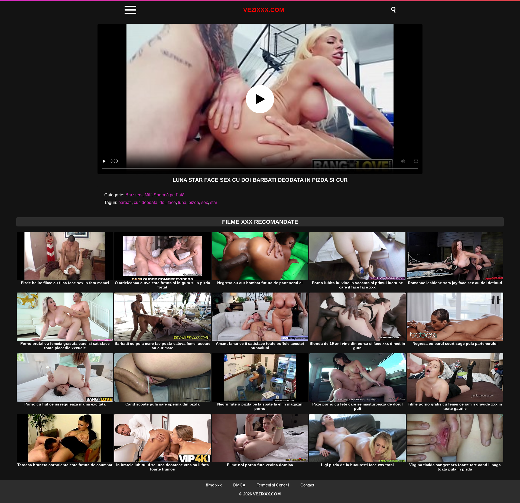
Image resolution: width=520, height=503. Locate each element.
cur (136, 202)
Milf (148, 195)
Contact (307, 485)
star (213, 202)
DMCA (239, 485)
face (172, 202)
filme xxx (214, 485)
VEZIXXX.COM (263, 10)
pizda (193, 202)
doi (162, 202)
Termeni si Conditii (273, 485)
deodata (149, 202)
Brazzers (133, 195)
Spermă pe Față (169, 195)
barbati (125, 202)
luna (182, 202)
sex (204, 202)
